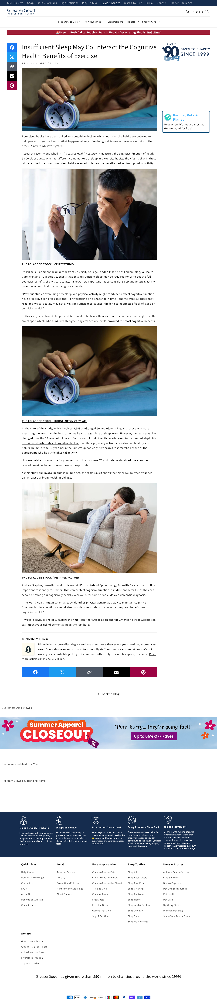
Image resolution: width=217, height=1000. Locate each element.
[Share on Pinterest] (12, 85)
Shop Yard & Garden (139, 905)
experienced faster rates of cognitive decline (50, 443)
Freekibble (98, 899)
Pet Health (169, 894)
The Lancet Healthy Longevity (81, 153)
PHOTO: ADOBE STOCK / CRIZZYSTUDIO (48, 264)
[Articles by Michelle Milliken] (28, 649)
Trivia (149, 3)
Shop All (132, 872)
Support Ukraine (30, 963)
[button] (188, 11)
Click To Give (15, 3)
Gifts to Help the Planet (34, 946)
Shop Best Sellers (137, 877)
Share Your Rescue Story (176, 916)
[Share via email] (12, 76)
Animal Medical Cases (33, 952)
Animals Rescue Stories (176, 872)
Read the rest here (77, 624)
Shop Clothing (136, 888)
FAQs (24, 888)
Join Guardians (47, 3)
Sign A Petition (100, 916)
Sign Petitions (69, 3)
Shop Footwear (136, 894)
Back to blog (111, 694)
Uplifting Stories (172, 905)
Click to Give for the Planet (107, 883)
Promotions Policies (68, 883)
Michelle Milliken (49, 63)
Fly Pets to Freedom (32, 957)
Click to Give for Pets (103, 872)
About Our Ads (64, 894)
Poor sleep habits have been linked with (47, 136)
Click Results (28, 905)
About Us (26, 894)
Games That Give (101, 910)
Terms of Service (66, 872)
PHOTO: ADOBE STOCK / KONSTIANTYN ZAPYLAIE (54, 421)
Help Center (28, 872)
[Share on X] (12, 57)
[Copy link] (12, 66)
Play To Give (90, 3)
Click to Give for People (105, 877)
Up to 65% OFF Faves (154, 736)
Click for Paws (100, 894)
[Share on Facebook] (12, 47)
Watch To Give (133, 3)
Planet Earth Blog (173, 910)
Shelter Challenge (181, 3)
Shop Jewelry (135, 910)
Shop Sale (133, 916)
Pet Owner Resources (175, 888)
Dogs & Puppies (171, 883)
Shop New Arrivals (138, 921)
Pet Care (168, 899)
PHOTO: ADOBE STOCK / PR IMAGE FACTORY (50, 577)
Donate (161, 3)
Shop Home (134, 899)
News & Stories (111, 3)
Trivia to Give (99, 888)
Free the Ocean (100, 905)
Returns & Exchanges (32, 877)
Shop (30, 3)
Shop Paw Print (136, 883)
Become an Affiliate (32, 899)
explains (34, 276)
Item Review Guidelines (70, 888)
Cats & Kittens (171, 877)
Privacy (61, 877)
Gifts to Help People (32, 941)
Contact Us (27, 883)
